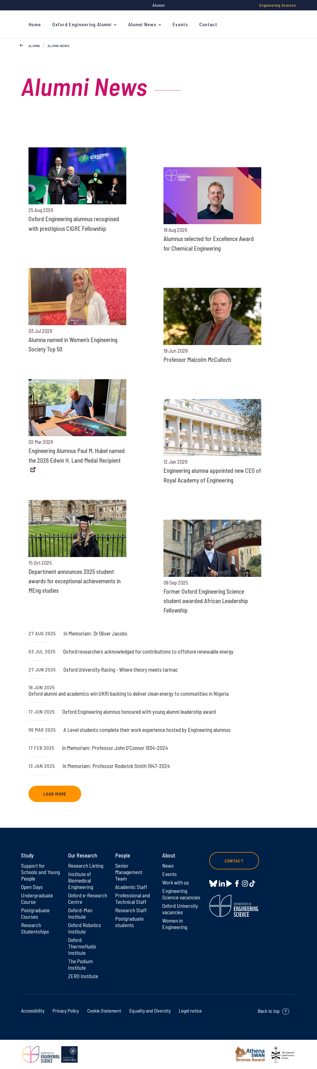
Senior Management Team (128, 872)
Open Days (32, 886)
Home (35, 24)
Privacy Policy (66, 1011)
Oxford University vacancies (180, 908)
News (168, 865)
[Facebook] (237, 883)
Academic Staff (131, 886)
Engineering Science (277, 5)
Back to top (269, 1011)
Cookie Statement (104, 1011)
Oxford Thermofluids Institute (82, 946)
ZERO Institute (83, 976)
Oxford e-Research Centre (87, 898)
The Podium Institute (80, 964)
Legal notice (190, 1011)
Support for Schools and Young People (40, 872)
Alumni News (142, 24)
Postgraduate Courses (35, 913)
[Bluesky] (213, 884)
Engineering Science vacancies (181, 893)
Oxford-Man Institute (80, 913)
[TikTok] (252, 883)
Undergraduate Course (37, 898)
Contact (208, 24)
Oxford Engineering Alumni (82, 24)
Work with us (175, 882)
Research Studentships (35, 928)
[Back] (21, 45)
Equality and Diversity (150, 1011)
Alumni (34, 46)
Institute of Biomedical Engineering (80, 880)
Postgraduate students (129, 921)
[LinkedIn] (221, 883)
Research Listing (85, 865)
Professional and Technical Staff (132, 898)
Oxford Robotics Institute (84, 928)
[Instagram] (244, 883)
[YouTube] (229, 883)
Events (180, 24)
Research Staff (131, 910)
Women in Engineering (174, 923)
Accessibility (32, 1011)
